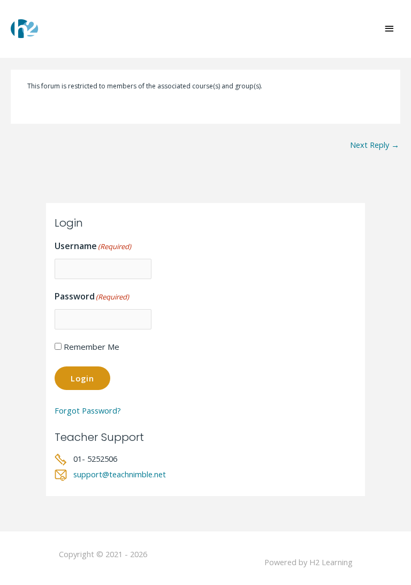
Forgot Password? (88, 410)
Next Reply (374, 144)
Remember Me (91, 346)
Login (82, 378)
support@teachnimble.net (119, 474)
